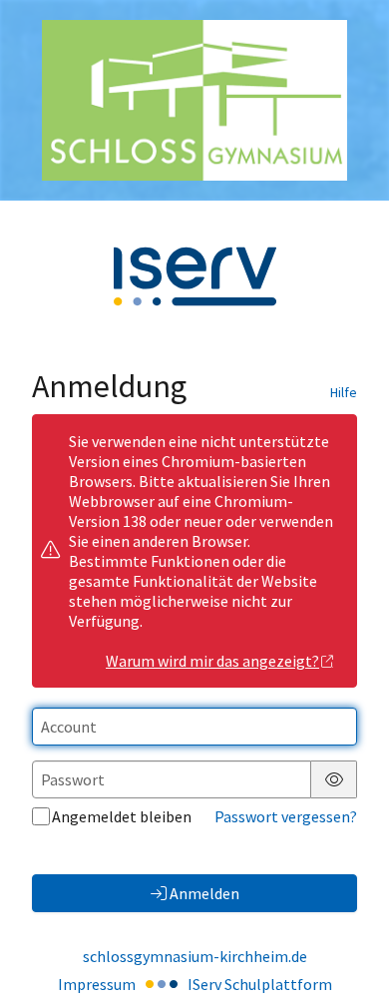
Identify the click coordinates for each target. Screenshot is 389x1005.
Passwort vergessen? (285, 816)
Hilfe (343, 392)
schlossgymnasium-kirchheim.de (195, 956)
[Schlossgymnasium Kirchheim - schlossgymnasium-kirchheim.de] (195, 100)
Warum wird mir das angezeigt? (212, 661)
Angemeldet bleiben (122, 816)
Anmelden (204, 893)
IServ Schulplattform (260, 984)
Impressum (97, 984)
